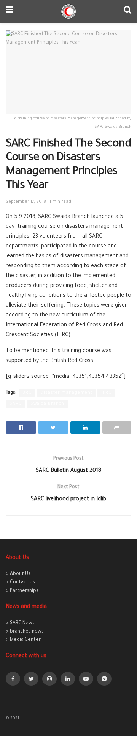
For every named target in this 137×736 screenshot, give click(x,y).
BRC (27, 393)
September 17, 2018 (26, 202)
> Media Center (23, 640)
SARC (16, 404)
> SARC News (20, 623)
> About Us (18, 574)
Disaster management (66, 393)
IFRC (106, 393)
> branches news (25, 631)
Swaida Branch (47, 404)
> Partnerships (22, 591)
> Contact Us (20, 582)
